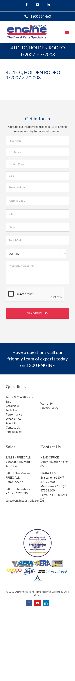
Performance (14, 414)
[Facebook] (25, 4)
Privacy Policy (49, 408)
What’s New (13, 418)
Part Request (14, 431)
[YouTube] (36, 4)
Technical (12, 410)
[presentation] (35, 294)
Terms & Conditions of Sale (19, 399)
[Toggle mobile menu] (67, 33)
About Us (12, 423)
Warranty (46, 403)
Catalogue (12, 405)
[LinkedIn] (47, 4)
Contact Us (13, 427)
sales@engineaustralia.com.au (25, 500)
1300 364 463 (40, 16)
